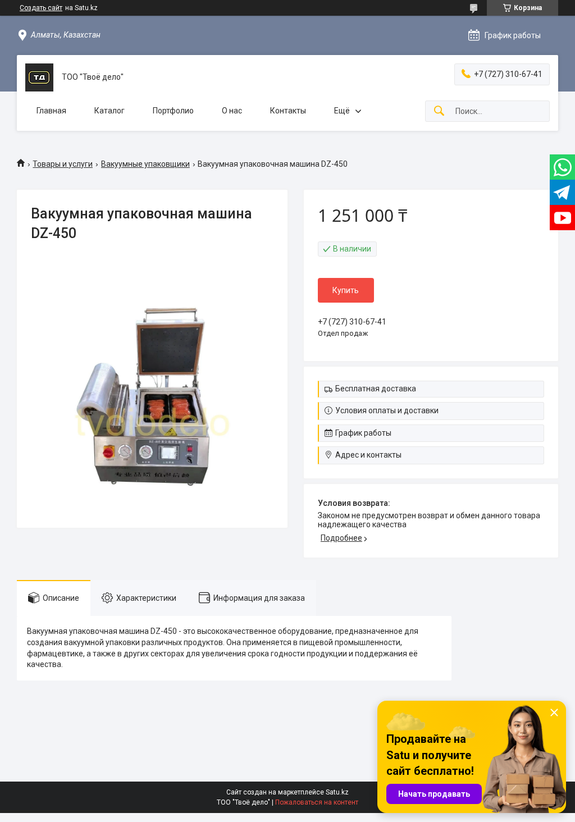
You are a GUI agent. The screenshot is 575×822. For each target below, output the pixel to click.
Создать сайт (41, 8)
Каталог (109, 110)
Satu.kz (337, 792)
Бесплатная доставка (375, 388)
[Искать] (439, 111)
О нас (232, 110)
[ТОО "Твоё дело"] (39, 77)
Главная (51, 110)
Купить (345, 290)
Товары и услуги (63, 163)
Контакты (288, 110)
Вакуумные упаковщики (145, 163)
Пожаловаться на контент (316, 802)
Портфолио (173, 110)
